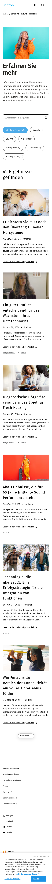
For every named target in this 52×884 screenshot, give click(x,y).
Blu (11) (9, 139)
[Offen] (48, 5)
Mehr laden (24, 736)
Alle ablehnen (38, 879)
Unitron (27, 239)
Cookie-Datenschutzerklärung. (26, 874)
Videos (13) (26, 139)
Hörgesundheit (9, 353)
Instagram (10, 816)
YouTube (9, 832)
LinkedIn (9, 827)
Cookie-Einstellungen (13, 879)
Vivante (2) (38, 130)
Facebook (9, 821)
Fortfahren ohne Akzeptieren (41, 856)
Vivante (6, 533)
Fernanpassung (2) (14, 156)
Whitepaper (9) (13, 148)
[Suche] (42, 5)
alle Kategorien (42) (15, 130)
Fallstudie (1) (35, 148)
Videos (23, 353)
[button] (46, 117)
